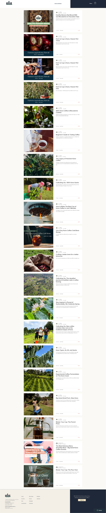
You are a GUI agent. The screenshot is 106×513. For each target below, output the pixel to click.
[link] (95, 3)
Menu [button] (91, 3)
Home (22, 496)
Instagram (38, 498)
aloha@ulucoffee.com (12, 506)
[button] (23, 503)
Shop (22, 500)
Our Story (23, 498)
